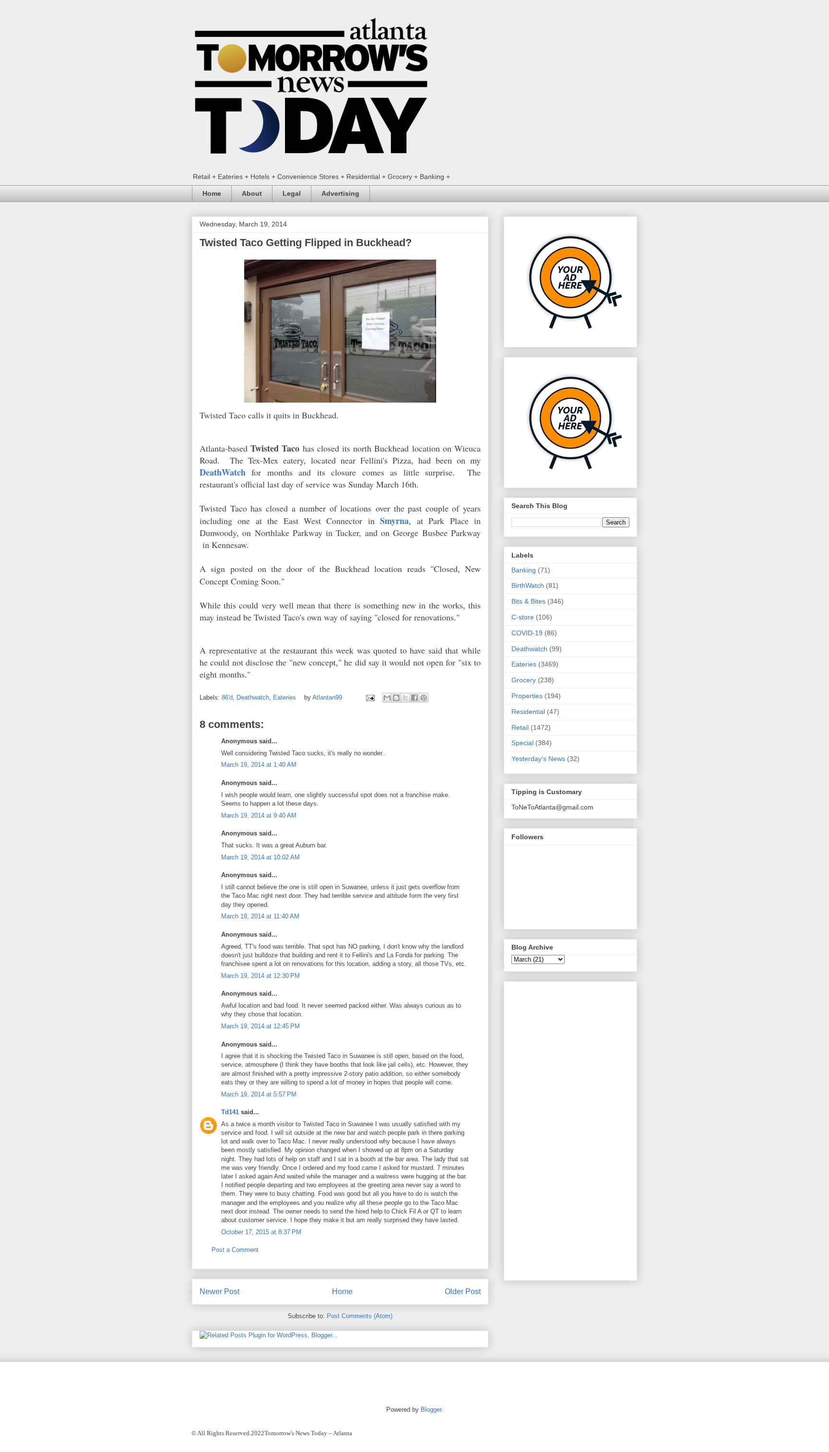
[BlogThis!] (396, 697)
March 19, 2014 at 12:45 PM (260, 1026)
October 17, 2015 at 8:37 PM (261, 1232)
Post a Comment (235, 1249)
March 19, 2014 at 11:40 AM (260, 916)
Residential (528, 711)
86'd (227, 697)
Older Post (463, 1291)
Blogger (431, 1409)
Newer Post (219, 1291)
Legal (292, 193)
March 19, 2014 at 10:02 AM (260, 857)
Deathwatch (253, 697)
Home (211, 193)
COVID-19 (527, 633)
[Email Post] (370, 697)
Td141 (230, 1112)
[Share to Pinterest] (423, 697)
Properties (527, 696)
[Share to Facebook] (414, 697)
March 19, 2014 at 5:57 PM (258, 1094)
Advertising (340, 193)
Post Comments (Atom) (359, 1316)
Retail (520, 727)
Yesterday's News (538, 758)
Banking (523, 570)
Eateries (284, 697)
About (252, 193)
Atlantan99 (328, 697)
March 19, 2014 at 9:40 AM (258, 815)
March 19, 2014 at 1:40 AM (258, 764)
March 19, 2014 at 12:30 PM (260, 975)
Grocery (523, 680)
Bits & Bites (528, 601)
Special (522, 743)
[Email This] (387, 697)
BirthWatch (527, 585)
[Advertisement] (570, 1129)
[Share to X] (405, 697)
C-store (522, 617)
